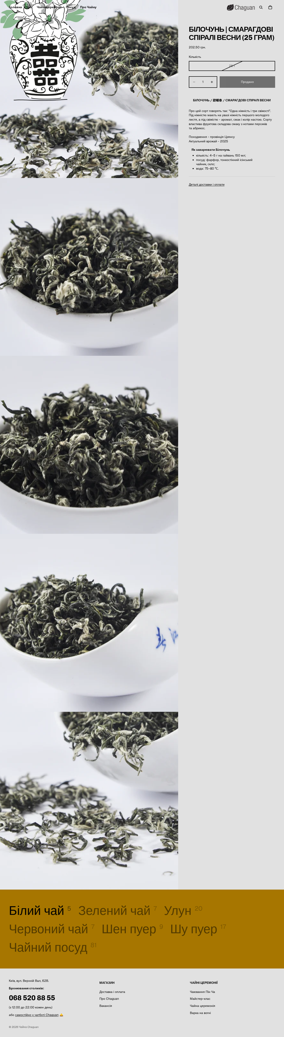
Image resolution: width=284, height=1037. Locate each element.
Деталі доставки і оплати (207, 184)
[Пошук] (261, 7)
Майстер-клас (200, 999)
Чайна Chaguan (29, 1027)
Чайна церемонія (202, 1006)
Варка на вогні (200, 1013)
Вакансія (105, 1006)
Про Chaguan (109, 999)
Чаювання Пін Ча (202, 992)
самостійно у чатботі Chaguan (37, 1015)
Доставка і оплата (112, 992)
